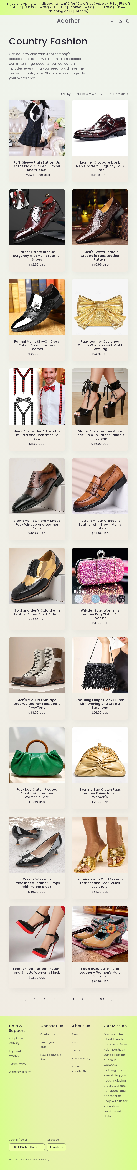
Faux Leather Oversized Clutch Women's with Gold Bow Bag (100, 345)
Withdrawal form (20, 1071)
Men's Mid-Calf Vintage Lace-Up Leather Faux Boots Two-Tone (36, 703)
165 (102, 999)
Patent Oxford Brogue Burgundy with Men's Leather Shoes (37, 255)
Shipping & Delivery (16, 1041)
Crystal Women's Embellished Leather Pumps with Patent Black (37, 883)
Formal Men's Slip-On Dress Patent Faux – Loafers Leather (36, 345)
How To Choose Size (50, 1057)
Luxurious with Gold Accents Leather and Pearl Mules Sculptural (100, 883)
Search (77, 1034)
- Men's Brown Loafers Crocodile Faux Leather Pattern (100, 255)
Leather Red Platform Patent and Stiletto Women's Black (37, 970)
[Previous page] (25, 1000)
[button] (7, 21)
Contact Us (48, 1034)
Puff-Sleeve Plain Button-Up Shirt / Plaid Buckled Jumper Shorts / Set (36, 166)
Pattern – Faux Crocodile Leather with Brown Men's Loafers (100, 524)
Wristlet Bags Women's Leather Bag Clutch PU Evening (100, 614)
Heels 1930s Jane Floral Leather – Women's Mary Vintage (100, 972)
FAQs (75, 1042)
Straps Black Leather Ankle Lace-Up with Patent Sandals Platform (100, 435)
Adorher (22, 1159)
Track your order (47, 1045)
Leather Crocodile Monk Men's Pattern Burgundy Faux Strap (100, 166)
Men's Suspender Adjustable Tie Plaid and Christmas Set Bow (36, 435)
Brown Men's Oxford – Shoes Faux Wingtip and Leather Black (37, 524)
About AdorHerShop (80, 1069)
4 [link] (64, 999)
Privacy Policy (81, 1058)
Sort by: (66, 94)
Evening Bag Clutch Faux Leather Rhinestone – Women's (100, 793)
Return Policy (17, 1063)
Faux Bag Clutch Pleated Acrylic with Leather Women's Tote (37, 793)
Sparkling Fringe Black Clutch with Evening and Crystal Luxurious (100, 703)
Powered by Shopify (38, 1159)
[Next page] (112, 1000)
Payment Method (15, 1053)
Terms (76, 1050)
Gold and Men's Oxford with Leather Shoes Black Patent (37, 612)
